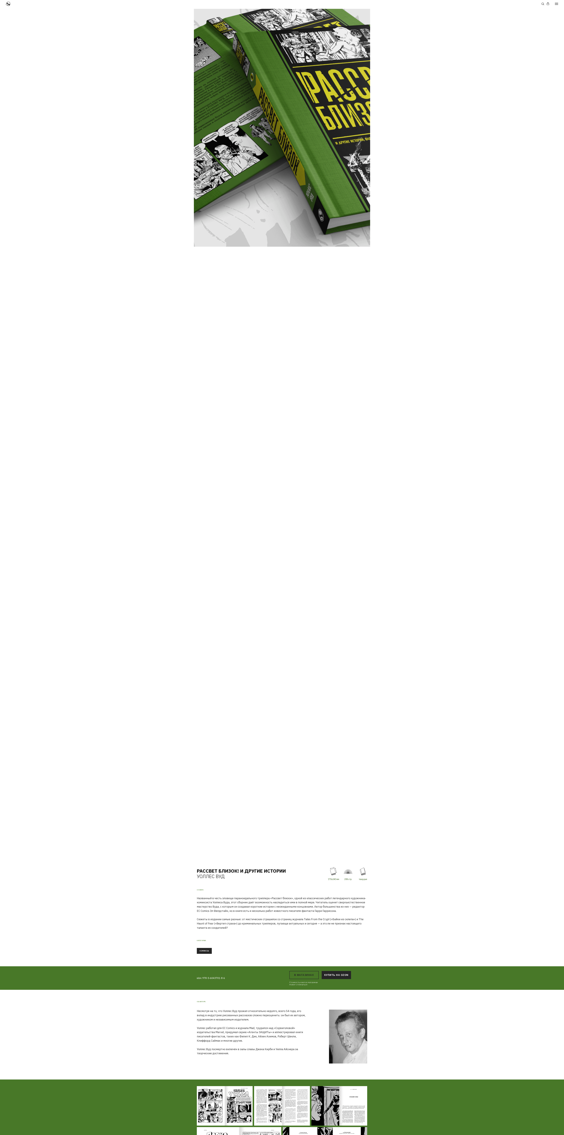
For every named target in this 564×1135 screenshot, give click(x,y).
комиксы (204, 951)
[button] (542, 3)
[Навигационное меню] (556, 4)
